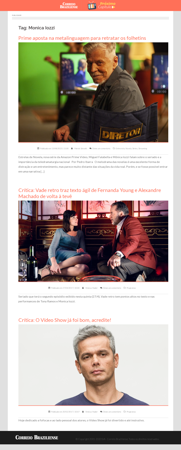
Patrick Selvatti (80, 148)
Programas (131, 288)
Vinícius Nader (91, 288)
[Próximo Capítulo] (102, 5)
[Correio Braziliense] (71, 5)
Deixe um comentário (101, 148)
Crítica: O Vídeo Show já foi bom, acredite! (64, 320)
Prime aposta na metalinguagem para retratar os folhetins (82, 38)
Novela (129, 148)
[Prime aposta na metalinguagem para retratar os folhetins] (93, 92)
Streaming (142, 148)
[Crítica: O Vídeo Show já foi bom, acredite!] (93, 364)
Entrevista (120, 148)
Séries (135, 148)
